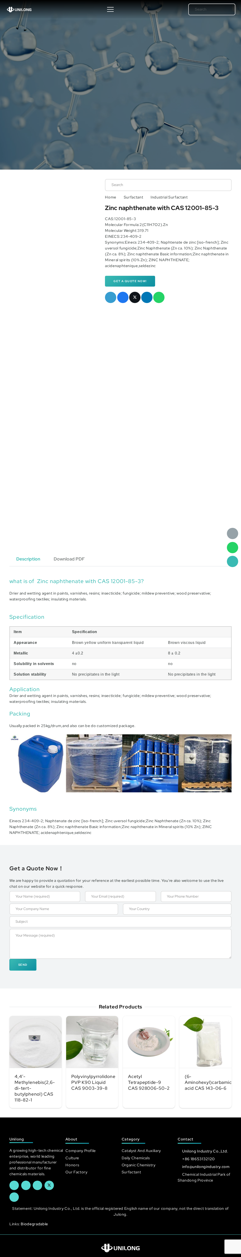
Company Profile (80, 1150)
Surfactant (133, 197)
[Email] (232, 533)
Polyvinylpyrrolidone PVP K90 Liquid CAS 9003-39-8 (93, 1082)
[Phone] (232, 561)
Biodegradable (34, 1224)
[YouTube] (37, 1185)
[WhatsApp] (232, 547)
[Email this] (110, 297)
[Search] (225, 9)
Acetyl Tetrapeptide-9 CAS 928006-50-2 (149, 1082)
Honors (72, 1165)
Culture (72, 1158)
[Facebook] (14, 1185)
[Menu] (110, 9)
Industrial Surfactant (169, 197)
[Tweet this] (135, 297)
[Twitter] (49, 1185)
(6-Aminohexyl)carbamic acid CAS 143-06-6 (208, 1082)
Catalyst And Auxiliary (141, 1150)
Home (110, 197)
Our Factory (76, 1172)
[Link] (19, 9)
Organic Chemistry (139, 1165)
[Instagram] (14, 1197)
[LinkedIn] (26, 1185)
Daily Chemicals (136, 1158)
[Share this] (123, 297)
